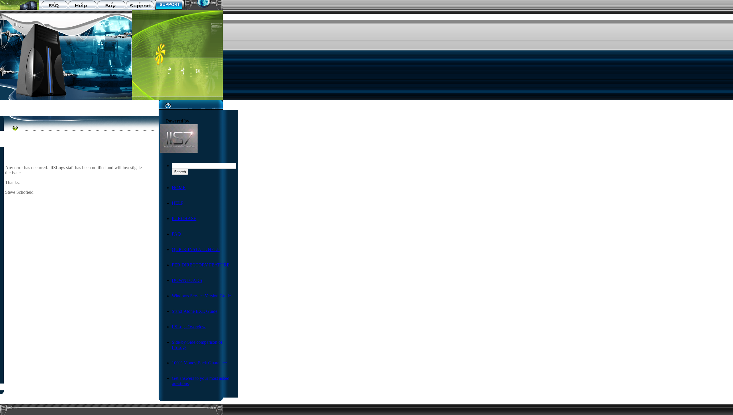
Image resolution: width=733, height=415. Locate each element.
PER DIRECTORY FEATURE (201, 264)
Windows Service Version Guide (201, 295)
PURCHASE (184, 218)
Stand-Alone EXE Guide (194, 311)
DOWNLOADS (187, 280)
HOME (179, 187)
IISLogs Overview (189, 326)
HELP (178, 203)
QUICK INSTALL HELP (196, 249)
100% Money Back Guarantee (199, 362)
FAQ (176, 234)
